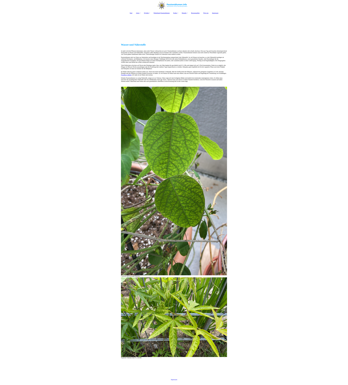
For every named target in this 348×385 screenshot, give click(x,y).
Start (131, 13)
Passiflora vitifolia (126, 75)
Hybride (146, 13)
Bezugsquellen (195, 13)
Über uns (205, 13)
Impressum (215, 13)
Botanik (184, 13)
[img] (174, 5)
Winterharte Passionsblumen (162, 13)
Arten (137, 13)
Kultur (175, 13)
